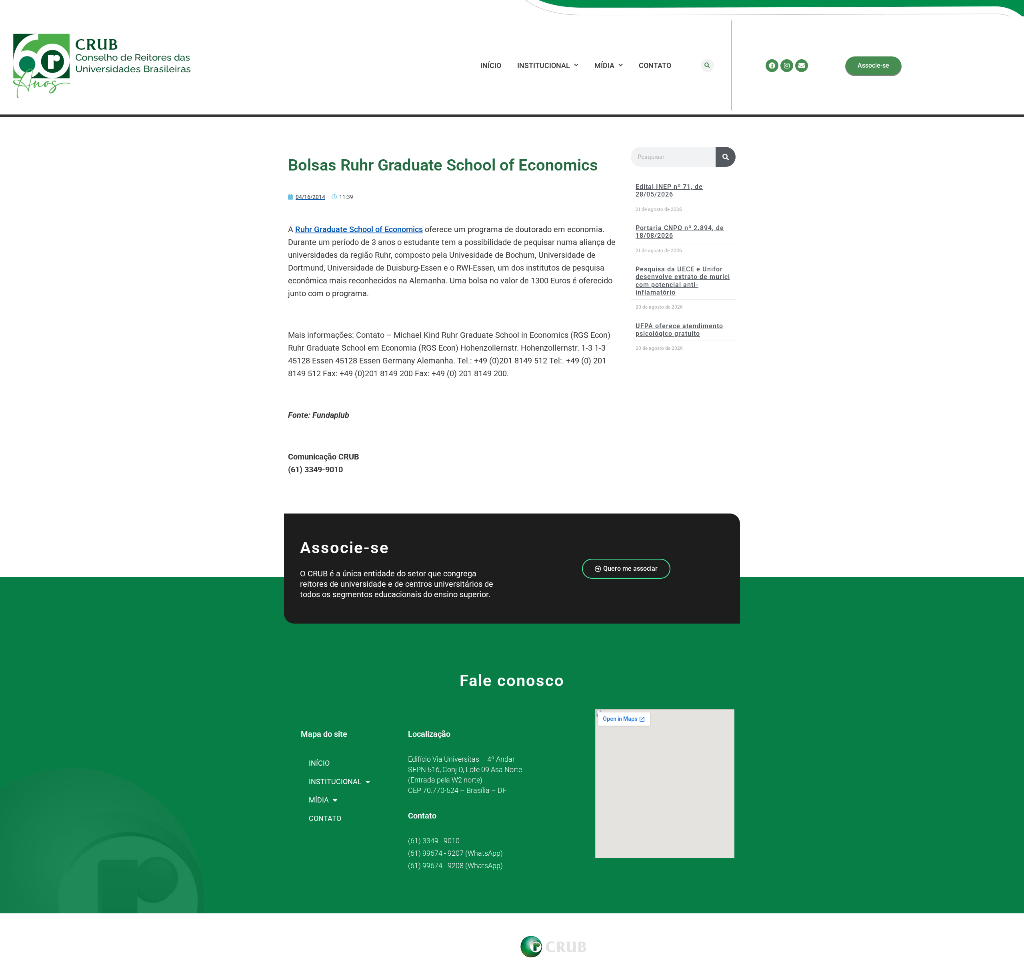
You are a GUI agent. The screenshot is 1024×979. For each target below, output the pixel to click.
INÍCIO (490, 65)
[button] (707, 65)
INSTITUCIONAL (543, 65)
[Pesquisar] (726, 157)
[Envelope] (801, 65)
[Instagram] (786, 65)
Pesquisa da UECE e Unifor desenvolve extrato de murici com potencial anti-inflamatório (683, 280)
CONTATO (655, 65)
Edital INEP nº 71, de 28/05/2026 (669, 190)
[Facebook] (772, 65)
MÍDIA (604, 65)
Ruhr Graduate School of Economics (359, 229)
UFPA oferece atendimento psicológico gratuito (679, 329)
